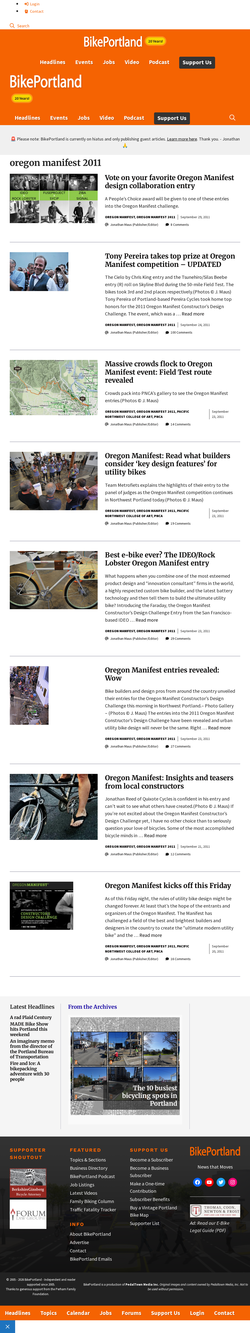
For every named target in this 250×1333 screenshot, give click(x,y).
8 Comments (180, 224)
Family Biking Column (92, 1201)
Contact (36, 11)
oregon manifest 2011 (155, 217)
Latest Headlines (32, 1006)
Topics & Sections (88, 1160)
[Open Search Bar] (19, 25)
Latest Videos (83, 1193)
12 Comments (181, 854)
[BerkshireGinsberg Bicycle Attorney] (28, 1196)
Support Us (197, 62)
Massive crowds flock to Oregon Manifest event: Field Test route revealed (158, 372)
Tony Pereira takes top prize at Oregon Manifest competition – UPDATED (170, 260)
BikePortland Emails (91, 1259)
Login (34, 3)
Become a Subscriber (151, 1160)
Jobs (109, 62)
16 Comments (181, 959)
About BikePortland (90, 1234)
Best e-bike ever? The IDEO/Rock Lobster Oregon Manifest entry (160, 559)
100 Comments (181, 332)
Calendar (78, 1313)
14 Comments (181, 424)
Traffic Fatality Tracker (93, 1209)
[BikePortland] (46, 82)
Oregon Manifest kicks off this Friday (168, 885)
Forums (131, 1313)
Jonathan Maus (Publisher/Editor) (134, 224)
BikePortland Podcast (92, 1176)
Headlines (52, 62)
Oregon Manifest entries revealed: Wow (162, 674)
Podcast (159, 62)
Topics (48, 1313)
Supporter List (144, 1223)
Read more (193, 314)
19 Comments (181, 523)
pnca (158, 416)
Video (132, 62)
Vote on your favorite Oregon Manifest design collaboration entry (169, 181)
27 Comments (181, 746)
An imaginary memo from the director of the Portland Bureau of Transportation (32, 1049)
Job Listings (82, 1184)
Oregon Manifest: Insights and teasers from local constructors (169, 782)
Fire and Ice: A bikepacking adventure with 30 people (29, 1071)
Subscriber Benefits (150, 1199)
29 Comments (181, 638)
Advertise (79, 1242)
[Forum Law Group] (28, 1227)
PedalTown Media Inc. (142, 1284)
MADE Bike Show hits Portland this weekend (29, 1029)
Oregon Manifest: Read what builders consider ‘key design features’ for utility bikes (167, 464)
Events (84, 62)
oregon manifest (120, 217)
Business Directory (88, 1168)
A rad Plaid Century (31, 1017)
